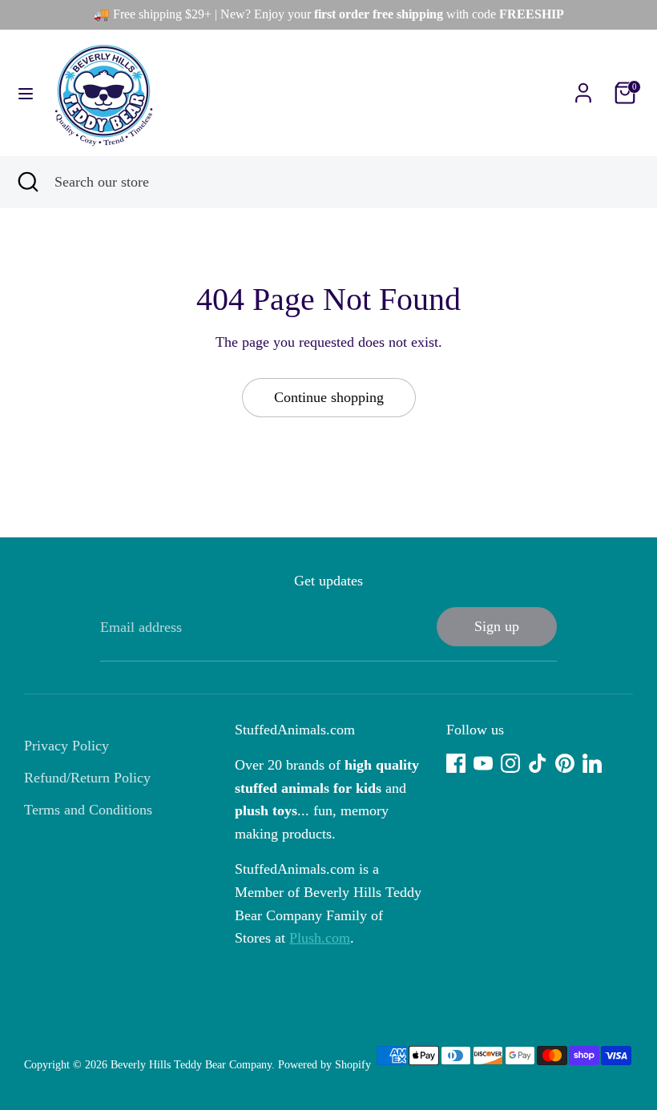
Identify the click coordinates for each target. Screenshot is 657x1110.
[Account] (583, 88)
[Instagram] (510, 763)
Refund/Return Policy (87, 778)
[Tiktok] (537, 763)
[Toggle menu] (26, 93)
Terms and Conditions (88, 810)
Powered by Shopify (324, 1065)
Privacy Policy (66, 746)
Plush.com (319, 938)
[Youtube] (483, 763)
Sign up (496, 626)
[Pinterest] (564, 763)
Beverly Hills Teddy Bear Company (191, 1065)
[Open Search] (27, 182)
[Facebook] (456, 763)
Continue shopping (329, 397)
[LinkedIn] (592, 763)
